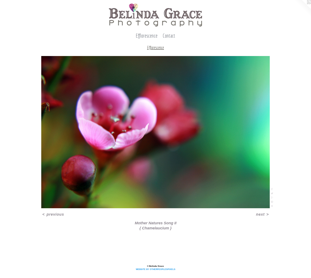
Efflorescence (146, 36)
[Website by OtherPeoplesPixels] (302, 8)
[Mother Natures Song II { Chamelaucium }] (155, 132)
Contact (169, 36)
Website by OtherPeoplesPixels (155, 269)
